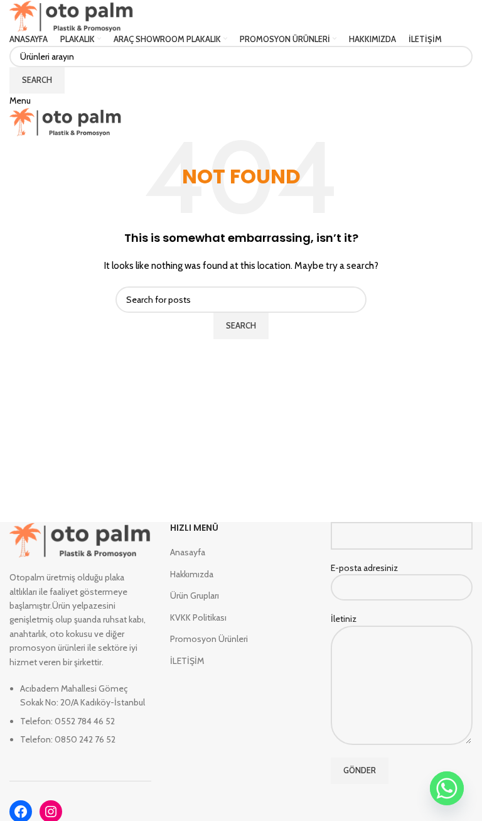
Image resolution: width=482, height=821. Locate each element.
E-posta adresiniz (364, 568)
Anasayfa (187, 552)
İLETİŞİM (187, 660)
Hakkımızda (191, 574)
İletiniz (343, 618)
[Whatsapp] (447, 788)
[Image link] (80, 539)
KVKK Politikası (198, 617)
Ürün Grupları (194, 595)
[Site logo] (71, 15)
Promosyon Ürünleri (209, 638)
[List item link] (80, 720)
